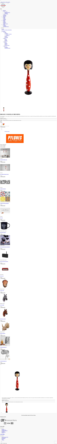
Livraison (3, 429)
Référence (1, 144)
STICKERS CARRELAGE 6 (3, 347)
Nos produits (3, 31)
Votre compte (2, 434)
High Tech (4, 22)
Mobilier (3, 16)
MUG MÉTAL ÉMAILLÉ (3, 232)
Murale (4, 14)
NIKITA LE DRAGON (2, 333)
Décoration (4, 10)
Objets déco (8, 35)
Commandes (3, 438)
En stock (1, 145)
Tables (4, 18)
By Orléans (4, 15)
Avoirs (2, 439)
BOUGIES (6, 37)
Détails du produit (7, 131)
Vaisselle (4, 25)
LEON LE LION (2, 290)
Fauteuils (6, 40)
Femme (6, 42)
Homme (4, 21)
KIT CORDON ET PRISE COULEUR (4, 174)
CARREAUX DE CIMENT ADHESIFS (4, 203)
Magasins (3, 432)
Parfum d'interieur (5, 23)
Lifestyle (3, 20)
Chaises (4, 17)
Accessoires (5, 13)
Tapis (4, 11)
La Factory (3, 431)
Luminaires (6, 33)
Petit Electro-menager (6, 26)
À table (3, 24)
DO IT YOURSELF (7, 12)
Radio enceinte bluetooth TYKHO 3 (4, 261)
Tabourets (4, 19)
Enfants (6, 44)
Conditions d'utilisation (4, 430)
